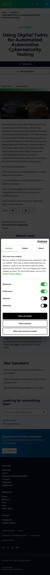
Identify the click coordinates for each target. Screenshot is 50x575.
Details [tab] (25, 248)
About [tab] (41, 248)
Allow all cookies (25, 316)
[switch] (44, 291)
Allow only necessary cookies (25, 331)
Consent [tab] (8, 248)
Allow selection (25, 323)
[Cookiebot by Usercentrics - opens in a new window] (37, 241)
